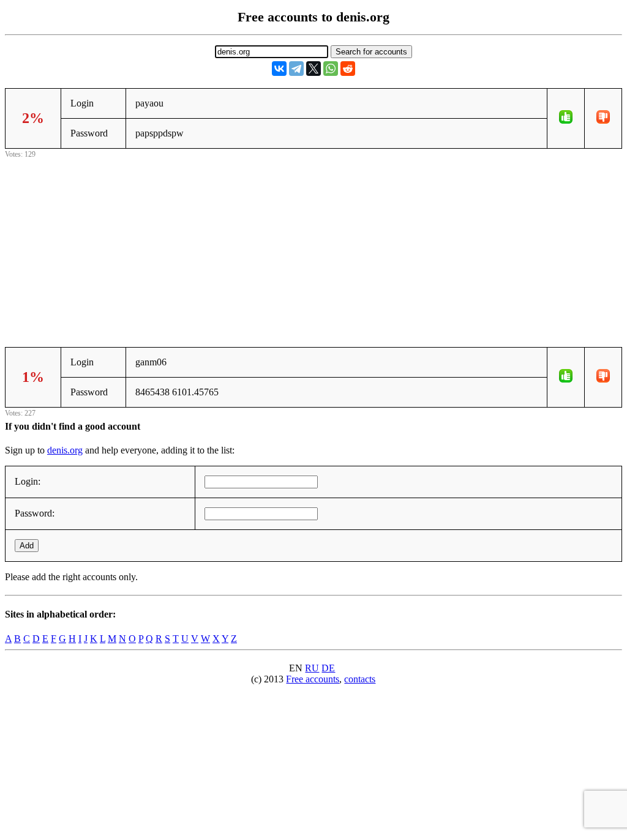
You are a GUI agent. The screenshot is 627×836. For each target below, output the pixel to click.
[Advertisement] (313, 246)
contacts (359, 679)
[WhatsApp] (330, 68)
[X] (313, 68)
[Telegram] (296, 68)
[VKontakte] (279, 68)
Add (27, 545)
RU (312, 668)
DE (328, 668)
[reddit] (347, 68)
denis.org (65, 450)
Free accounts (312, 679)
